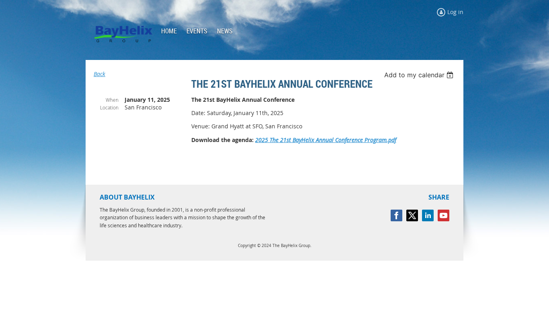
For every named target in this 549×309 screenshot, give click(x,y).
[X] (412, 215)
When (112, 100)
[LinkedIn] (428, 215)
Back (99, 74)
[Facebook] (396, 215)
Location (109, 107)
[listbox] (419, 75)
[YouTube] (443, 215)
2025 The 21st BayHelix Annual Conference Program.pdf (325, 140)
